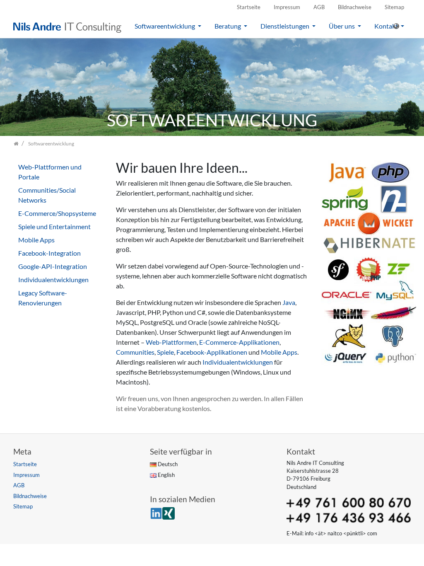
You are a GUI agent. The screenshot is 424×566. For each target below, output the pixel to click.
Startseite (248, 7)
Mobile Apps (279, 352)
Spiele (165, 352)
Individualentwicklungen (237, 362)
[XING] (168, 512)
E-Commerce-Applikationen (239, 342)
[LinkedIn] (156, 512)
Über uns (342, 26)
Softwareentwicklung (165, 26)
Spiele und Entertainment (54, 226)
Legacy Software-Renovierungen (42, 298)
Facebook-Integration (49, 253)
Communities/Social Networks (47, 195)
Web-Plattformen (171, 342)
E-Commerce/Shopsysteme (57, 213)
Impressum (287, 7)
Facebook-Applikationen (211, 352)
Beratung (228, 26)
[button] (399, 26)
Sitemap (394, 7)
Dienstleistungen (285, 26)
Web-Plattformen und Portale (50, 172)
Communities (135, 352)
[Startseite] (16, 143)
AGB (319, 7)
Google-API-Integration (52, 266)
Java (288, 302)
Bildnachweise (354, 7)
